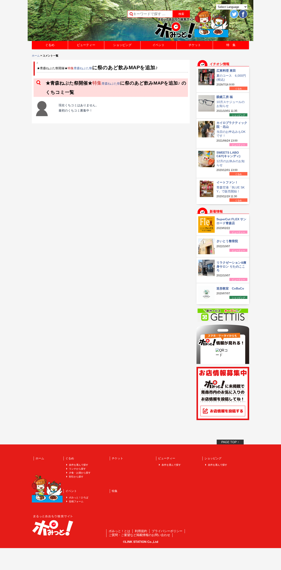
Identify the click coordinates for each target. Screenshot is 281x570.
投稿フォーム (76, 501)
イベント (158, 45)
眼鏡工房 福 (224, 97)
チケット (195, 45)
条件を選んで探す (78, 464)
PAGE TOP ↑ (230, 442)
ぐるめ (49, 45)
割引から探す (76, 476)
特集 (114, 491)
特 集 (231, 45)
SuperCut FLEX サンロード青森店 (231, 221)
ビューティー (86, 45)
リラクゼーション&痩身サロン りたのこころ (231, 266)
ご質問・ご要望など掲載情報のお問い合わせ (139, 535)
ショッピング (122, 45)
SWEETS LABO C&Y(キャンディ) (228, 154)
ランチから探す (77, 468)
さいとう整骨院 (227, 241)
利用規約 (141, 531)
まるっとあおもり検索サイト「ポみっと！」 (64, 22)
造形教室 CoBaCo (230, 288)
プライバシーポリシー (167, 531)
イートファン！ (227, 182)
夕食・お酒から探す (80, 472)
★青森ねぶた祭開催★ (55, 68)
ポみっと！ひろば (78, 497)
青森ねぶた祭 (83, 68)
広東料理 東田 (226, 70)
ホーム (36, 55)
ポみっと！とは (119, 531)
